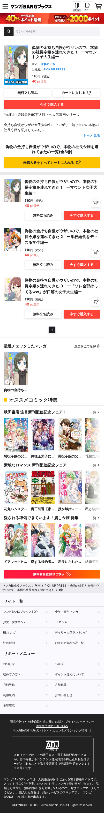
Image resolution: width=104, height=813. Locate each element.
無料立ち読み (27, 92)
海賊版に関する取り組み (52, 726)
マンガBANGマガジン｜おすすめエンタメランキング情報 (50, 730)
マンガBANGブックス (16, 585)
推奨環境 (9, 705)
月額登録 (9, 684)
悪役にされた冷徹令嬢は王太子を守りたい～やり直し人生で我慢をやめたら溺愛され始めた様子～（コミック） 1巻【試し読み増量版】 (70, 561)
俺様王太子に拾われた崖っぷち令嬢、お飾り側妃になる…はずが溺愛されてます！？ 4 (43, 456)
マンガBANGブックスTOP (20, 611)
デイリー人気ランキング (71, 632)
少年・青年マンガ (66, 611)
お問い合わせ (63, 695)
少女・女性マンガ (14, 622)
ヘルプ (59, 664)
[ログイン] (87, 6)
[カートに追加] (95, 203)
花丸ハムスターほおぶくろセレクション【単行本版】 (16, 509)
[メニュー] (5, 6)
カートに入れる (73, 92)
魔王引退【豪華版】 (43, 509)
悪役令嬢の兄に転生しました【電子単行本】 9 (16, 456)
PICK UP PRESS (54, 69)
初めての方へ (12, 674)
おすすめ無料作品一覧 (69, 643)
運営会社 (16, 721)
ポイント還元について (69, 674)
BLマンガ (9, 632)
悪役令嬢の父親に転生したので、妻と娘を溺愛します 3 (70, 456)
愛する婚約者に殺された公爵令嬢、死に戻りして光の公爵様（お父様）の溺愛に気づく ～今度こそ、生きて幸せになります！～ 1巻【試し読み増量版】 (43, 561)
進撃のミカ (48, 64)
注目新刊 (9, 643)
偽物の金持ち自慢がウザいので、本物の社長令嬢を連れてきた (16, 390)
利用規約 (9, 695)
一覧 (92, 412)
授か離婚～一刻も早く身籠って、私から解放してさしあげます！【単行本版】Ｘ (70, 509)
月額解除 (61, 684)
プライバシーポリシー (79, 721)
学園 (38, 585)
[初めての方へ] (77, 6)
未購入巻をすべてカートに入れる (48, 162)
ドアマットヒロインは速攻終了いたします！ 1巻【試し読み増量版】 (16, 561)
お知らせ (9, 664)
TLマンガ (61, 622)
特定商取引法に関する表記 (45, 721)
